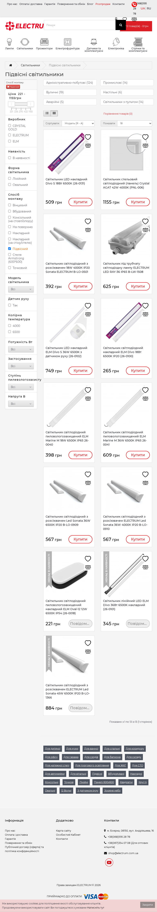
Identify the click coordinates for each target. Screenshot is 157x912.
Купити (80, 202)
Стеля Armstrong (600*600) (16, 258)
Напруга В (16, 396)
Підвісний (14, 87)
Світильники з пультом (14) (123, 102)
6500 (16, 332)
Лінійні (84, 782)
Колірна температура (19, 317)
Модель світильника (18, 280)
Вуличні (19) (55, 92)
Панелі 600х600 (104, 782)
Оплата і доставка (30, 4)
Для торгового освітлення (92, 765)
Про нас (12, 4)
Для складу (134, 756)
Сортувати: (53, 123)
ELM (15, 141)
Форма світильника (18, 170)
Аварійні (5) (55, 102)
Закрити (147, 904)
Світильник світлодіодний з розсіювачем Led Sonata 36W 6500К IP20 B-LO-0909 (68, 521)
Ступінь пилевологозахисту (21, 378)
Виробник (16, 119)
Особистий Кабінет (68, 834)
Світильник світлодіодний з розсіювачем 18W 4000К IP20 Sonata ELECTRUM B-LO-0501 (68, 268)
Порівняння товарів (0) (117, 113)
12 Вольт (66, 790)
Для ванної (91, 748)
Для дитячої (52, 748)
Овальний (20, 185)
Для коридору (135, 748)
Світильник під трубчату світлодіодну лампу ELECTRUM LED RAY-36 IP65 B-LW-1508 (126, 268)
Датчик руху (18, 299)
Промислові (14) (115, 83)
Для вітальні (78, 773)
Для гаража (71, 756)
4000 (16, 326)
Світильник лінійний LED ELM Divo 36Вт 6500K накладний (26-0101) (126, 605)
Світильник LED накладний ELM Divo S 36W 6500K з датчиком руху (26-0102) (66, 352)
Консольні (51, 782)
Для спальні (112, 748)
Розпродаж (102, 4)
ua (143, 8)
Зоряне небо (112, 790)
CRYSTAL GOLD (17, 127)
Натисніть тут (95, 907)
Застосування (20, 359)
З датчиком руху (87, 790)
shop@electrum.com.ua (123, 853)
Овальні (50, 790)
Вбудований (21, 211)
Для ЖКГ (120, 765)
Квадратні (126, 782)
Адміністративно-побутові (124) (69, 83)
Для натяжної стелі (57, 765)
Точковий (19, 268)
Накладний (21, 233)
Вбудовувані (116, 773)
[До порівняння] (134, 19)
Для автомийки (55, 773)
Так (15, 305)
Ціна (16, 96)
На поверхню (22, 227)
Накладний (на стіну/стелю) (20, 241)
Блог (90, 4)
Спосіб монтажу (15, 197)
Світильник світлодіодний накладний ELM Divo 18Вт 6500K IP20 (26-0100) (123, 352)
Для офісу (51, 756)
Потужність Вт (20, 342)
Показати (109, 123)
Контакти (118, 4)
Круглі (143, 782)
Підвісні (97, 773)
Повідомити (81, 623)
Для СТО (137, 765)
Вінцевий (19, 205)
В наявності (21, 158)
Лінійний (19, 179)
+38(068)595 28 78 (134, 8)
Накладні (136, 773)
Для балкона (112, 756)
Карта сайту (63, 830)
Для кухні (72, 748)
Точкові (69, 782)
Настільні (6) (112, 92)
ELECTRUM (20, 135)
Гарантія (49, 4)
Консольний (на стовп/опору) (20, 219)
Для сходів (91, 756)
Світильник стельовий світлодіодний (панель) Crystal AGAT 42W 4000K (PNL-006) (126, 183)
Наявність (16, 151)
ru (149, 8)
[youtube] (109, 863)
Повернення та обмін (71, 4)
